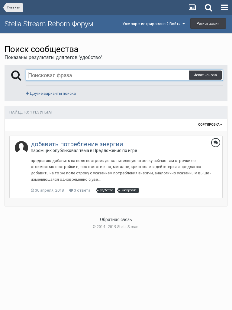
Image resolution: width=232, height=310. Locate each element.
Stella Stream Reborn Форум (49, 24)
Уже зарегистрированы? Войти (152, 23)
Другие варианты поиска (52, 93)
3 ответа (81, 190)
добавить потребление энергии (77, 144)
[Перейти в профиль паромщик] (21, 147)
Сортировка (209, 124)
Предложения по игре (115, 150)
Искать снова (205, 75)
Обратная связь (116, 219)
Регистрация (208, 23)
